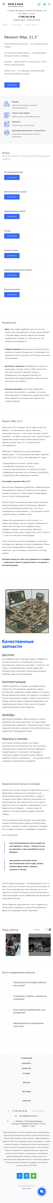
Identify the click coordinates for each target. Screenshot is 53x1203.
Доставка (26, 1092)
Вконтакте (20, 1176)
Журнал (26, 1083)
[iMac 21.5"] (13, 945)
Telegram (26, 1176)
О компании (26, 1058)
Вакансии (26, 1068)
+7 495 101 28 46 (26, 16)
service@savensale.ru (28, 1116)
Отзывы (26, 1073)
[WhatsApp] (39, 4)
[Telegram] (44, 4)
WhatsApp (33, 1176)
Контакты (26, 1063)
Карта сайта (26, 1188)
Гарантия (26, 1101)
